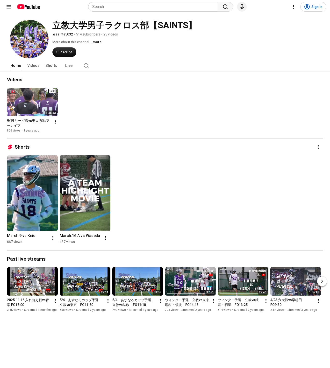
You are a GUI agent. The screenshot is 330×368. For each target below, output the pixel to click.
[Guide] (9, 7)
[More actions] (55, 121)
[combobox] (154, 7)
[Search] (225, 7)
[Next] (322, 281)
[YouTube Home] (28, 7)
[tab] (16, 65)
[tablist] (165, 65)
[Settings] (293, 7)
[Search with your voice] (242, 7)
